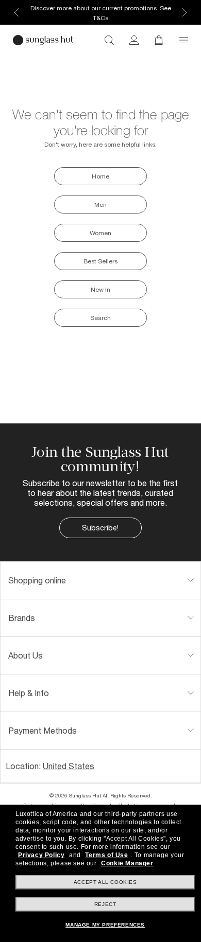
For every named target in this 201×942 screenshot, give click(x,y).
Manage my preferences (105, 925)
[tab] (100, 580)
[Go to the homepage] (43, 40)
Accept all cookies (105, 882)
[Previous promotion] (16, 12)
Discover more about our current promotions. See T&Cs (100, 13)
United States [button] (68, 766)
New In (100, 289)
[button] (183, 40)
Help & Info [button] (28, 693)
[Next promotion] (184, 12)
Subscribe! (100, 527)
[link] (134, 40)
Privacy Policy (41, 855)
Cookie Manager (127, 863)
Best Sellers (100, 261)
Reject (105, 904)
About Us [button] (25, 655)
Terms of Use (106, 855)
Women (100, 233)
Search (100, 318)
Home (100, 176)
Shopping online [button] (37, 580)
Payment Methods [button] (42, 730)
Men (100, 204)
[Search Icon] (109, 40)
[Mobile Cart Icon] (158, 40)
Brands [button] (21, 618)
